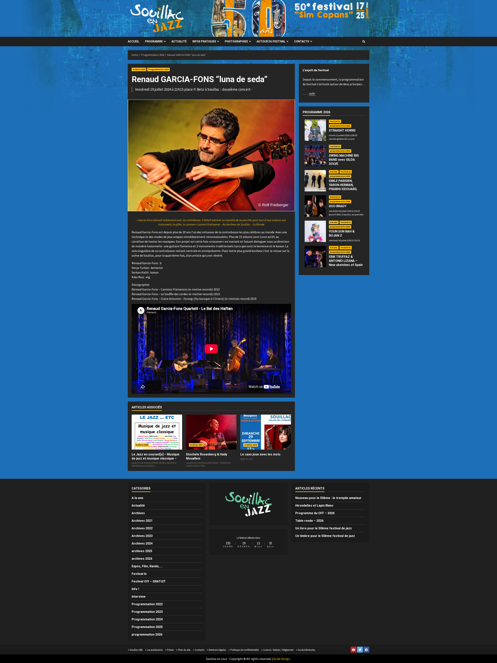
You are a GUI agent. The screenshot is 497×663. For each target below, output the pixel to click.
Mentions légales (217, 650)
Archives (138, 513)
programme (154, 41)
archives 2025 (142, 551)
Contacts (301, 41)
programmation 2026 (340, 126)
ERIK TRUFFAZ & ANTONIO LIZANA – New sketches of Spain (346, 261)
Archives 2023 (142, 536)
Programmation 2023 (147, 612)
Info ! (344, 146)
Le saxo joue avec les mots (260, 454)
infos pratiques (204, 41)
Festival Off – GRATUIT (149, 581)
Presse (170, 650)
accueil (133, 41)
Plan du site (184, 650)
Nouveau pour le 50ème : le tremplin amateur (328, 498)
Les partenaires (154, 650)
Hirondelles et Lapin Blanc (314, 505)
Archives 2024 (139, 69)
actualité (179, 41)
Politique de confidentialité (244, 650)
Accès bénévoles (306, 650)
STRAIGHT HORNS (342, 130)
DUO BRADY (337, 206)
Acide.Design (281, 659)
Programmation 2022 (147, 604)
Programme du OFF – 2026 (315, 513)
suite (312, 93)
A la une (333, 171)
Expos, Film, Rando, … (147, 566)
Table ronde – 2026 (309, 521)
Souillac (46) (136, 650)
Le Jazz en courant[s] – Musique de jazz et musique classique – (155, 456)
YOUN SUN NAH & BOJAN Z (342, 233)
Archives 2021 (142, 521)
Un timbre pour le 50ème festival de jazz (325, 536)
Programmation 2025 (147, 627)
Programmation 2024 (158, 69)
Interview (138, 596)
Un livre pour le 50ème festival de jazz (323, 528)
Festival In (335, 121)
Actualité (138, 505)
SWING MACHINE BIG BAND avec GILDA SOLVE (344, 160)
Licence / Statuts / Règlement (278, 650)
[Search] (363, 41)
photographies (236, 41)
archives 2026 (142, 558)
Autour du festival (271, 41)
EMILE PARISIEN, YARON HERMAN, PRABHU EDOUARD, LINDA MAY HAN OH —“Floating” (343, 189)
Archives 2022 (142, 528)
